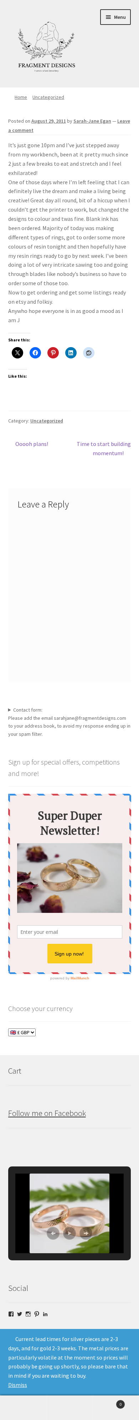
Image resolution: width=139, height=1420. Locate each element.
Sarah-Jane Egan (92, 121)
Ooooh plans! (31, 444)
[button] (53, 1233)
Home (21, 97)
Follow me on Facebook (47, 1113)
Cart (107, 1402)
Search (69, 1408)
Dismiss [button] (17, 1384)
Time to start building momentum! (103, 448)
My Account (23, 1408)
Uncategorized (48, 97)
